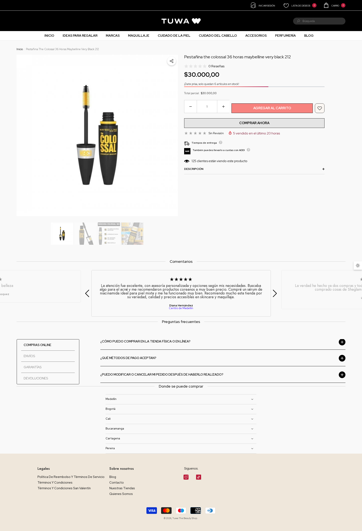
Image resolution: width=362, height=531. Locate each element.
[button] (334, 5)
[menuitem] (22, 21)
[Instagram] (186, 477)
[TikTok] (198, 477)
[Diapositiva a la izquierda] (87, 293)
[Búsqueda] (319, 21)
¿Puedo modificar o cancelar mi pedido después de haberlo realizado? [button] (161, 374)
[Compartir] (171, 61)
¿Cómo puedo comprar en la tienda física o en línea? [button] (145, 341)
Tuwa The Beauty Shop (185, 518)
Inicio (20, 49)
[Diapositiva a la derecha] (275, 293)
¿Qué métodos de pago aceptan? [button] (128, 358)
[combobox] (324, 21)
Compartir (171, 61)
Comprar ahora (254, 123)
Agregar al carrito (272, 108)
